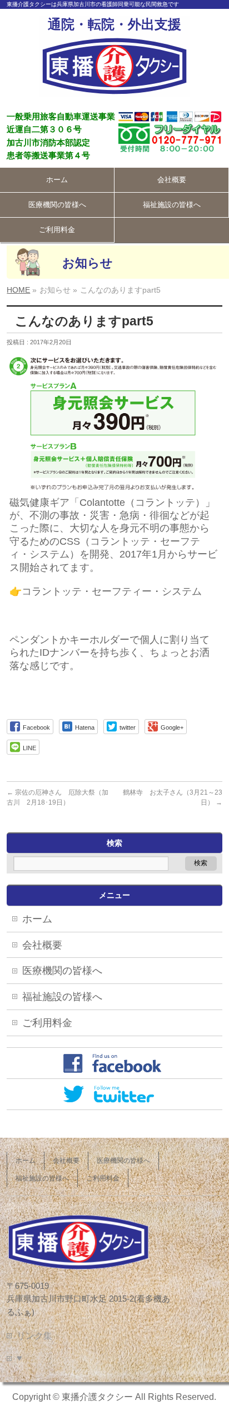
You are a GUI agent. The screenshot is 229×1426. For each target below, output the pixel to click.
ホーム (57, 179)
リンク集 (34, 1335)
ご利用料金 (57, 229)
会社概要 (171, 179)
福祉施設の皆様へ (172, 204)
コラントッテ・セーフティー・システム (112, 591)
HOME (18, 289)
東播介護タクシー (97, 1397)
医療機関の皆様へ (57, 204)
